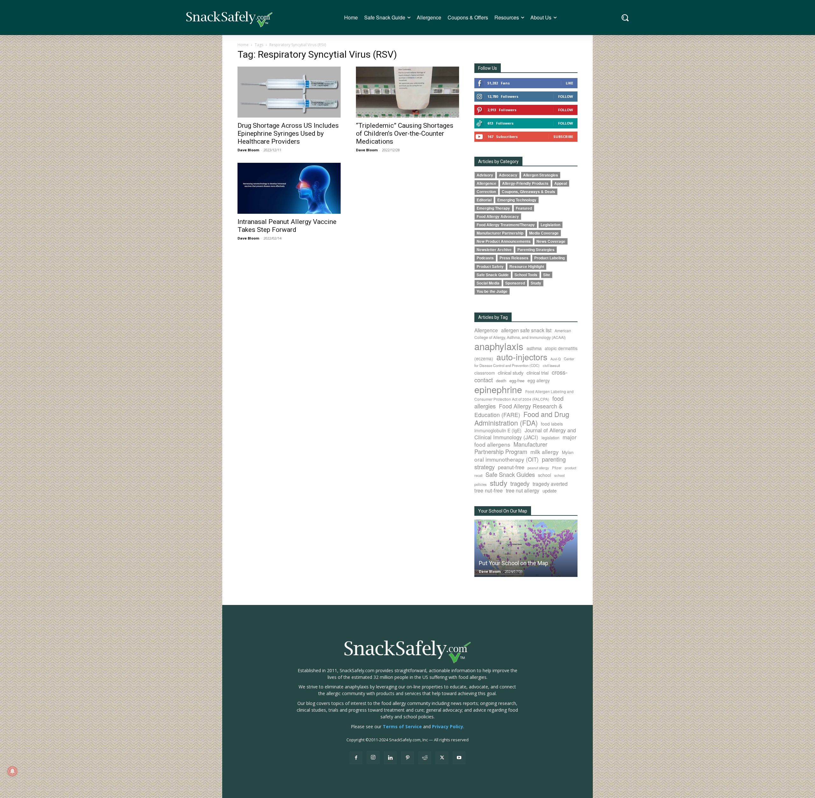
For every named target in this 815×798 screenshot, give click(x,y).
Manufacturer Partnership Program (510, 448)
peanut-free (511, 467)
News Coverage (550, 241)
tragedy (519, 483)
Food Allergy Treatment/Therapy (506, 224)
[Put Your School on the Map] (526, 548)
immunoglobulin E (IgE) (497, 430)
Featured (524, 208)
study (498, 483)
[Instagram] (373, 757)
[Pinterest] (407, 757)
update (549, 490)
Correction (486, 191)
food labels (552, 424)
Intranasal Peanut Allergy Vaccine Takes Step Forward (287, 226)
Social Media (488, 283)
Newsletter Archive (494, 249)
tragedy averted (550, 483)
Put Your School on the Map (513, 563)
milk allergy (544, 452)
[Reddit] (424, 757)
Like (569, 83)
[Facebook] (356, 757)
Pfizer (557, 467)
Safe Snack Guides (510, 474)
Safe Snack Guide (493, 274)
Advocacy (508, 175)
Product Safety (490, 266)
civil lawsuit (551, 365)
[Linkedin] (390, 757)
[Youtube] (459, 757)
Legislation (550, 224)
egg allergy (539, 380)
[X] (442, 757)
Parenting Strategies (536, 249)
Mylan (568, 452)
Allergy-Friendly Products (525, 183)
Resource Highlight (526, 266)
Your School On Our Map (502, 511)
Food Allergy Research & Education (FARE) (518, 410)
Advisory (485, 175)
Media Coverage (544, 233)
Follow (565, 96)
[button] (625, 17)
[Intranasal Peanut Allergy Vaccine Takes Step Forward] (289, 188)
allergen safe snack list (526, 330)
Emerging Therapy (493, 208)
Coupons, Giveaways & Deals (528, 191)
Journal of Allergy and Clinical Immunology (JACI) (525, 433)
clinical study (510, 372)
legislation (550, 438)
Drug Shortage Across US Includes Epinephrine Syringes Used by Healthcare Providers (288, 133)
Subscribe (563, 136)
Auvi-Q (555, 358)
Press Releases (514, 258)
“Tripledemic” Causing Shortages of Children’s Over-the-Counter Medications (404, 133)
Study (536, 283)
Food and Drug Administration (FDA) (521, 418)
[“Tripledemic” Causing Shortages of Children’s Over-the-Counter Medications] (407, 92)
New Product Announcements (504, 241)
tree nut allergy (522, 490)
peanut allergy (538, 467)
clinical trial (538, 372)
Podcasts (485, 258)
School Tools (525, 274)
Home (243, 44)
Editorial (484, 200)
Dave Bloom (248, 149)
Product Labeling (549, 258)
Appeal (560, 183)
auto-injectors (521, 356)
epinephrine (498, 389)
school (544, 475)
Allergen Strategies (540, 175)
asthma (534, 348)
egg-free (516, 380)
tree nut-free (488, 490)
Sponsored (515, 283)
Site (546, 274)
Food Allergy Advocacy (498, 216)
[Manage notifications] (12, 771)
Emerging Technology (516, 200)
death (501, 380)
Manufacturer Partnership (500, 233)
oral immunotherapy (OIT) (506, 459)
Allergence (486, 183)
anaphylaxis (498, 346)
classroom (484, 373)
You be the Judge (492, 291)
